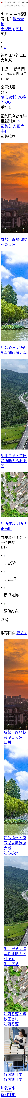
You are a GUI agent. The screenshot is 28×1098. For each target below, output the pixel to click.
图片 (19, 29)
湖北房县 (11, 964)
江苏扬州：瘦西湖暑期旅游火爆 (15, 843)
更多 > (21, 633)
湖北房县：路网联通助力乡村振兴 (15, 954)
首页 (3, 2)
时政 (8, 2)
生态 (12, 6)
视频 (23, 2)
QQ (8, 102)
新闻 (14, 2)
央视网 (6, 29)
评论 (18, 2)
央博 (22, 6)
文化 (26, 6)
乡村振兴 (7, 6)
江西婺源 (11, 1024)
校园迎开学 (13, 1074)
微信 (4, 97)
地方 (2, 6)
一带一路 (17, 6)
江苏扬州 (11, 853)
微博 (12, 97)
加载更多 (8, 1088)
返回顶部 (8, 1095)
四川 (7, 742)
